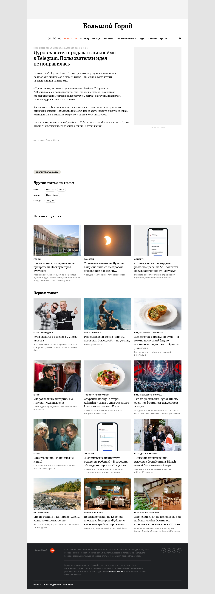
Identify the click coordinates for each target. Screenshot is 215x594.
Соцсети (89, 259)
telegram (50, 200)
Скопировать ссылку (47, 172)
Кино (37, 395)
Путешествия (41, 513)
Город (37, 259)
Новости (39, 48)
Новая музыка (92, 333)
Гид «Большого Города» (148, 333)
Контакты (68, 585)
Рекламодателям (52, 585)
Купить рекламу (158, 127)
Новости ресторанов (96, 395)
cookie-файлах (116, 571)
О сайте (38, 585)
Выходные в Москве (146, 454)
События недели (43, 333)
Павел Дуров (52, 140)
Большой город (41, 550)
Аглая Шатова (53, 48)
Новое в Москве (93, 513)
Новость (50, 189)
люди (61, 189)
